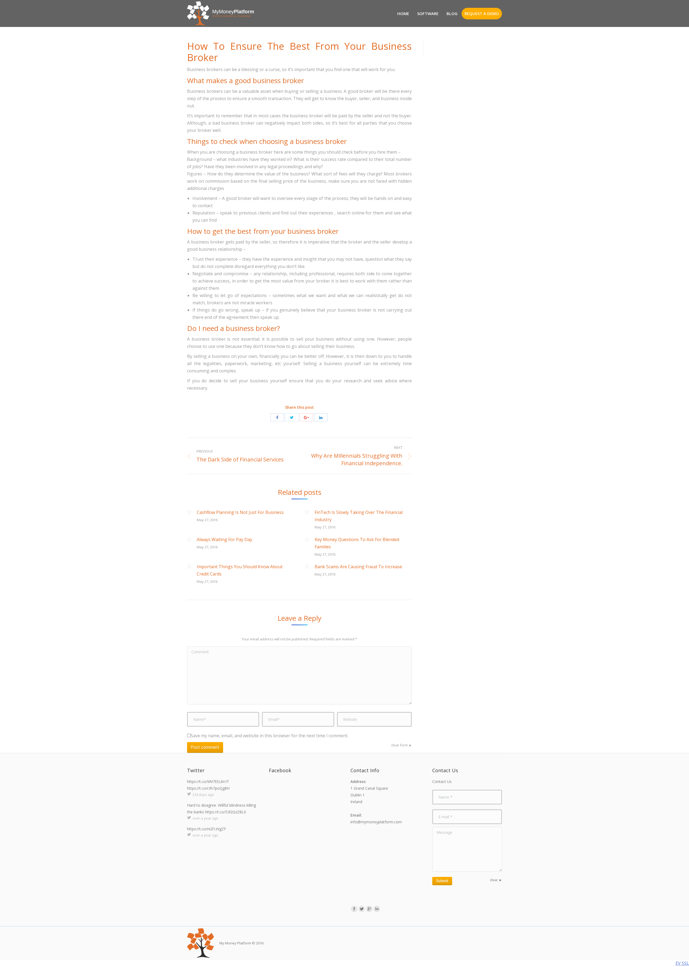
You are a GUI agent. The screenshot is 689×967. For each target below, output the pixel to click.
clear (494, 879)
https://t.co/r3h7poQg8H (208, 788)
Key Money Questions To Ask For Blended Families (357, 543)
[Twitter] (291, 417)
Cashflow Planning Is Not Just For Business (240, 512)
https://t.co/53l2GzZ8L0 (225, 811)
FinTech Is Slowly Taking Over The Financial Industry (359, 516)
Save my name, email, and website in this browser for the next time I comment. (269, 736)
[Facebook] (277, 417)
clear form (399, 745)
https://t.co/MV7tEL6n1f (208, 781)
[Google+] (306, 417)
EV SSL (682, 963)
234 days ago (203, 794)
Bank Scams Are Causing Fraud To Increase (358, 567)
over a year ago (205, 818)
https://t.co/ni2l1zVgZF (206, 828)
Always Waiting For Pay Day (224, 539)
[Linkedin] (377, 909)
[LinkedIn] (321, 417)
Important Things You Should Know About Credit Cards (240, 570)
